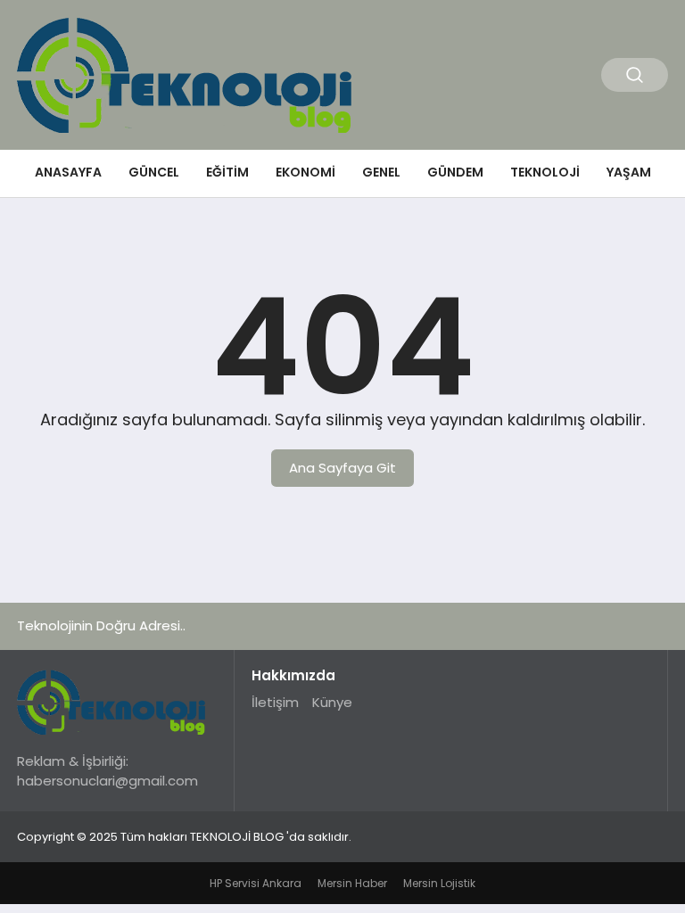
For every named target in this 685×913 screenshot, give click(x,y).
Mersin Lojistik (439, 883)
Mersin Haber (352, 883)
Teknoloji (545, 172)
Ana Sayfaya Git (342, 467)
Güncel (153, 172)
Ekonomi (305, 172)
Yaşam (629, 172)
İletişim (275, 702)
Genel (381, 172)
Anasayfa (68, 172)
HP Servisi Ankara (255, 883)
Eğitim (227, 172)
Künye (332, 702)
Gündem (455, 172)
